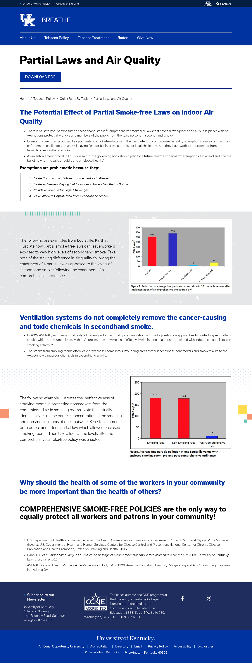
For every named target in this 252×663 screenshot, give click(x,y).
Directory (121, 646)
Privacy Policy (158, 646)
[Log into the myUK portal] (207, 3)
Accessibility (182, 646)
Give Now (145, 37)
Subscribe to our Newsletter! (40, 597)
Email (138, 646)
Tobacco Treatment (93, 37)
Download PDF (40, 77)
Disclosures (205, 646)
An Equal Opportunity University (61, 646)
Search (225, 3)
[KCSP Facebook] (182, 599)
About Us (27, 37)
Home (24, 98)
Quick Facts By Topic (74, 98)
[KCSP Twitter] (209, 599)
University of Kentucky (36, 3)
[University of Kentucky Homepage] (126, 639)
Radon (123, 37)
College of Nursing (67, 3)
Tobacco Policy (56, 37)
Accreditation (99, 646)
